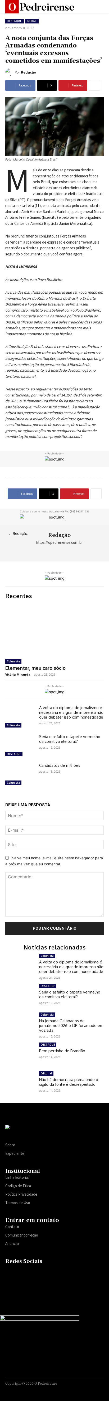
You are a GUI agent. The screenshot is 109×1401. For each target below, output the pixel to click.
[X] (40, 1272)
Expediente (14, 1153)
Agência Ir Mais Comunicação (78, 1390)
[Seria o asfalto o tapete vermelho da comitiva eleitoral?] (20, 746)
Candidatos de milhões (59, 765)
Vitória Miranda (17, 674)
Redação (28, 72)
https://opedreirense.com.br (59, 542)
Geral (32, 21)
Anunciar (12, 1243)
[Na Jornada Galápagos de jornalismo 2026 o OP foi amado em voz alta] (20, 1024)
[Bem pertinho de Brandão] (20, 1054)
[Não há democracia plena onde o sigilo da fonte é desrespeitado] (20, 1083)
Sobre (10, 1144)
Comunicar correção (21, 1235)
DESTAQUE (14, 21)
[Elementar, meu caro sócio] (54, 629)
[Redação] (10, 72)
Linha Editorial (17, 1177)
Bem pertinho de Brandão (62, 1050)
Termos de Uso (17, 1202)
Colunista (13, 661)
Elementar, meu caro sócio (35, 668)
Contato (12, 1226)
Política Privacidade (21, 1194)
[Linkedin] (30, 1272)
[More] (94, 85)
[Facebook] (9, 1272)
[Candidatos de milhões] (20, 775)
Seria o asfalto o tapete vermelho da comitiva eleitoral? (69, 739)
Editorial (46, 1073)
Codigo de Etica (18, 1185)
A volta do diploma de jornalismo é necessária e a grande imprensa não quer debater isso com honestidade (71, 712)
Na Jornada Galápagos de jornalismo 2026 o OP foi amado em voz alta (71, 1025)
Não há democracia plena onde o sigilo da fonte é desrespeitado (68, 1082)
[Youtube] (50, 1272)
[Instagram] (19, 1272)
